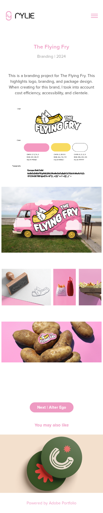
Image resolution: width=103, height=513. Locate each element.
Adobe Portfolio (62, 503)
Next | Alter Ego (51, 407)
